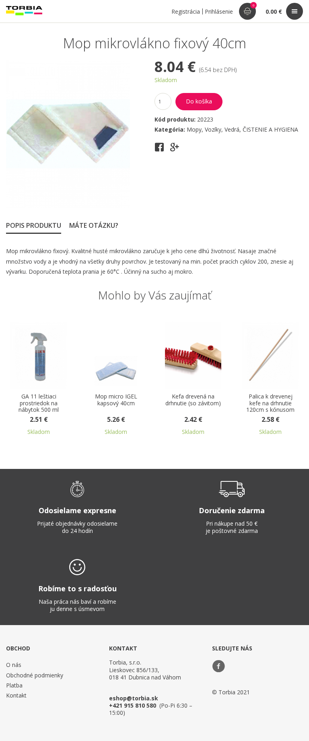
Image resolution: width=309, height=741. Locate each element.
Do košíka (199, 101)
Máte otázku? (93, 225)
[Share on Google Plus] (174, 150)
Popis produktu (33, 225)
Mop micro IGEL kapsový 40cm (116, 400)
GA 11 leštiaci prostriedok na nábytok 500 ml (39, 403)
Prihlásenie (219, 11)
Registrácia (185, 11)
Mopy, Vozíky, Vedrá (213, 129)
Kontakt (16, 695)
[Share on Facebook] (159, 150)
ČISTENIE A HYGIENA (270, 129)
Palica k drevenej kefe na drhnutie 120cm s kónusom (270, 403)
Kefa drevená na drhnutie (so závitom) (193, 400)
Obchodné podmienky (34, 675)
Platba (14, 685)
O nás (13, 665)
